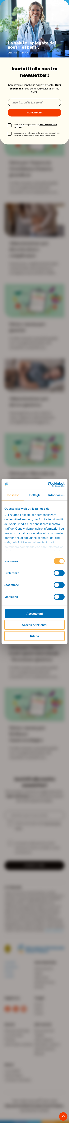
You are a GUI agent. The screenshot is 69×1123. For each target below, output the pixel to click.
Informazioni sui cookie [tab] (57, 495)
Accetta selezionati (34, 624)
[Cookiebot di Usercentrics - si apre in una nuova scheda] (49, 484)
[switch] (59, 573)
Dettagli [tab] (34, 495)
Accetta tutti (34, 613)
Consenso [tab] (12, 495)
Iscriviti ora (35, 112)
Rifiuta (34, 636)
